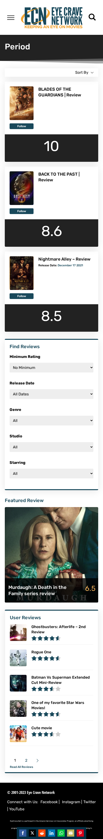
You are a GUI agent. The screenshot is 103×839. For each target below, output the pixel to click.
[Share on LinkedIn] (51, 833)
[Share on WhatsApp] (61, 833)
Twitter (89, 802)
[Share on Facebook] (22, 833)
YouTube (16, 809)
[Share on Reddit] (42, 833)
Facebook (49, 802)
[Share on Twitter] (32, 833)
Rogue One (41, 652)
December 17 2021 (70, 265)
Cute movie (41, 728)
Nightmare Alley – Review (64, 259)
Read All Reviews (21, 767)
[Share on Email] (70, 833)
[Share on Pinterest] (80, 833)
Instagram (71, 802)
